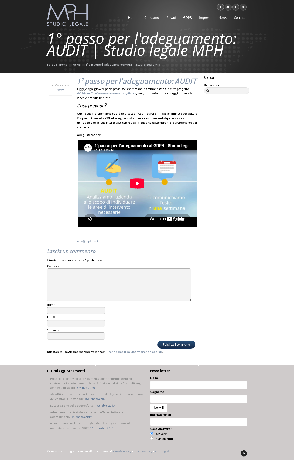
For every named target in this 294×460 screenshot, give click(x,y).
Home (132, 17)
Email (51, 317)
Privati (171, 17)
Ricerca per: (212, 85)
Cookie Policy (122, 451)
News (222, 17)
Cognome (157, 392)
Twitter (228, 7)
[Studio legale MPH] (67, 17)
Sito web (53, 330)
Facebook (220, 7)
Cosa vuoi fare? (161, 429)
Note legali (162, 451)
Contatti (240, 17)
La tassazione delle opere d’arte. (72, 406)
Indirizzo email (160, 415)
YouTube (235, 7)
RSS (243, 7)
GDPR (187, 17)
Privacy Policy (143, 451)
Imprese (205, 17)
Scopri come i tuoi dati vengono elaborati (134, 352)
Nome (51, 305)
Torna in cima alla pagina (244, 453)
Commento (54, 266)
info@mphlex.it (87, 241)
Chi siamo (151, 17)
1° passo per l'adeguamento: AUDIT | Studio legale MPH (123, 64)
